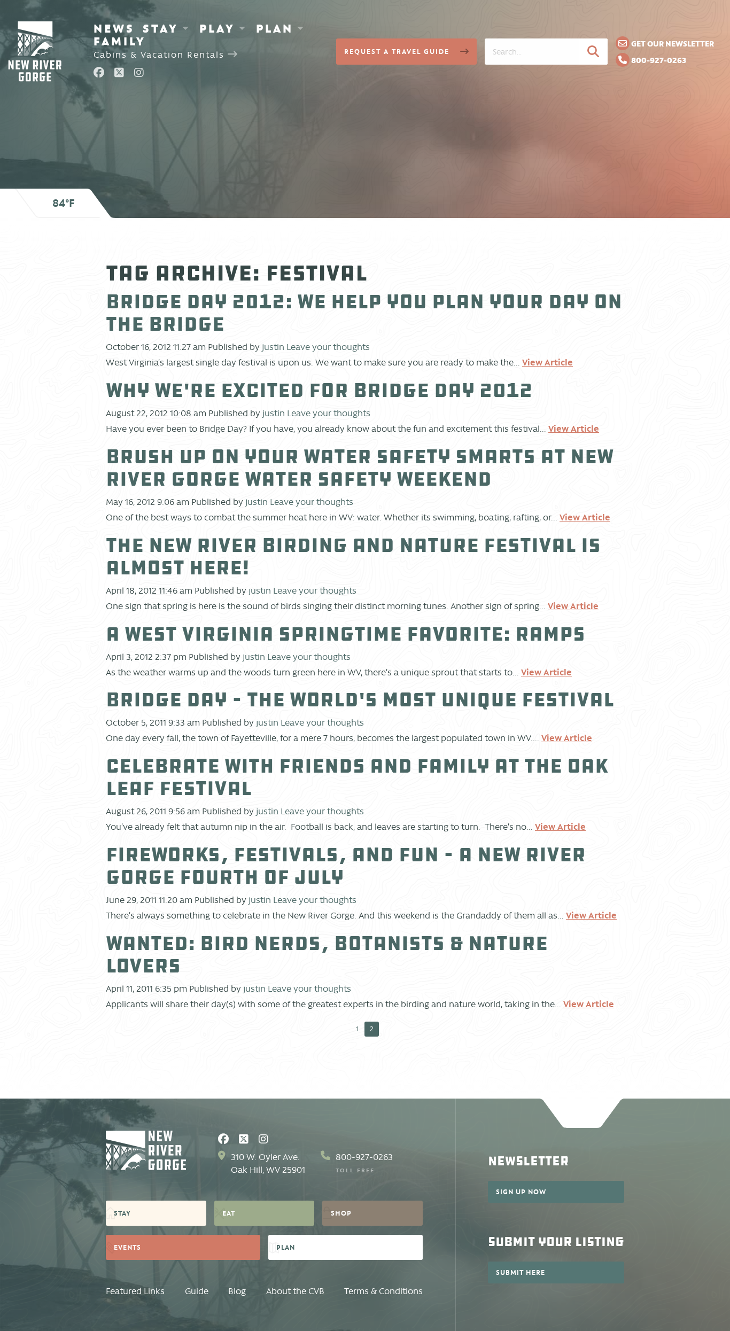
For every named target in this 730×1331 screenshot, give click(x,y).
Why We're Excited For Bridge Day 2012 (319, 390)
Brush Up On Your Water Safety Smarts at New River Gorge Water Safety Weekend (359, 467)
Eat (228, 1213)
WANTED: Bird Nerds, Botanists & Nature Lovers (327, 954)
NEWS (114, 28)
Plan (274, 28)
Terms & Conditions (383, 1291)
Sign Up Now (521, 1191)
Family (120, 41)
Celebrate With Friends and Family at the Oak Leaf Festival (357, 777)
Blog (237, 1291)
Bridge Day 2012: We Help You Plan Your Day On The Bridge (364, 313)
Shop (341, 1213)
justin (273, 347)
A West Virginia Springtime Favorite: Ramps (345, 634)
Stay (160, 28)
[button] (593, 51)
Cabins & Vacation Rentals (161, 55)
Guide (196, 1291)
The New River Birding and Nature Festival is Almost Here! (353, 556)
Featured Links (135, 1291)
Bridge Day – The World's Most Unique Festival (360, 700)
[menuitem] (114, 28)
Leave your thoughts (328, 347)
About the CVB (295, 1291)
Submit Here (520, 1272)
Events (127, 1247)
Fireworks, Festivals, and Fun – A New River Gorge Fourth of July (346, 866)
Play (217, 28)
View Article (547, 362)
